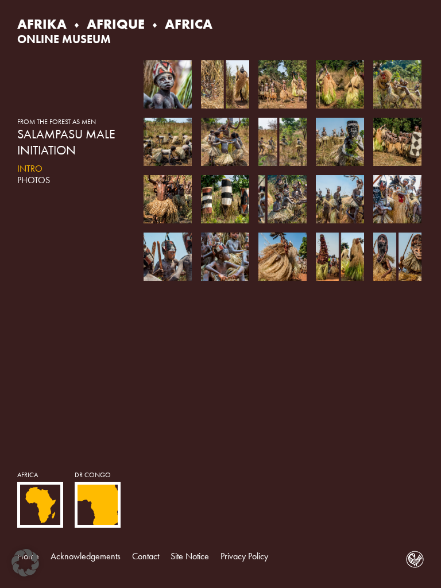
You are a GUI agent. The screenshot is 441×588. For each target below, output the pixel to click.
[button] (25, 562)
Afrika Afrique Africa (114, 24)
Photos (33, 180)
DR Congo (93, 474)
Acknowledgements (86, 556)
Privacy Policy (244, 556)
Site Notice (190, 556)
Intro (29, 169)
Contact (145, 556)
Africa (27, 474)
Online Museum (64, 39)
